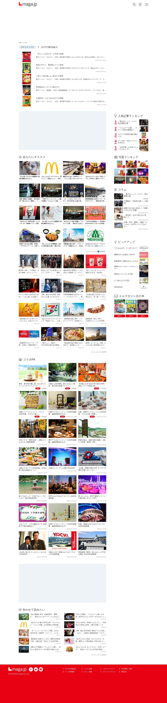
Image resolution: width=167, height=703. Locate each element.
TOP (20, 43)
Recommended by (91, 251)
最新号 (120, 316)
